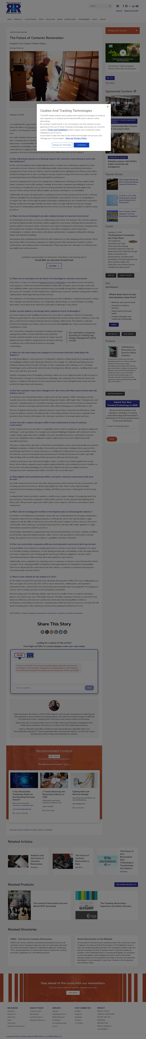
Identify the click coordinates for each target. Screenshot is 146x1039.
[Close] (107, 106)
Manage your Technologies (62, 145)
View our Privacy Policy (76, 138)
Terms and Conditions (58, 130)
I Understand (81, 145)
